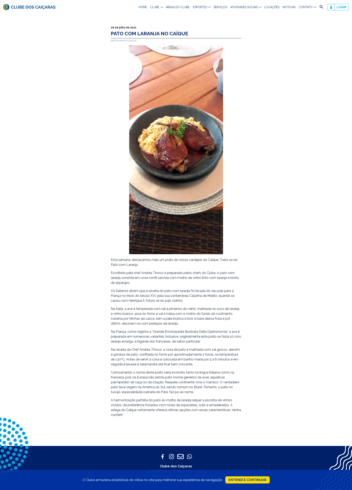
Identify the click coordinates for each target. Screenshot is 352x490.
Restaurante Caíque (124, 40)
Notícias (289, 7)
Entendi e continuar (247, 480)
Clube (154, 7)
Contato (305, 7)
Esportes (200, 7)
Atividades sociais (244, 7)
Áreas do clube (178, 7)
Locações (271, 7)
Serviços (220, 7)
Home (143, 7)
